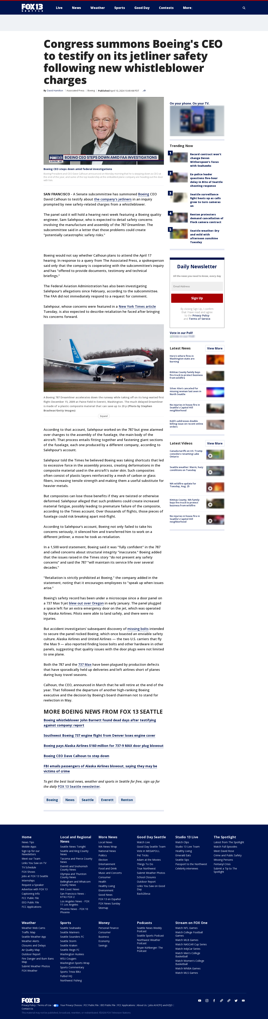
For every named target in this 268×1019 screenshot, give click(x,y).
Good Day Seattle (151, 837)
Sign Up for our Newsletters (31, 852)
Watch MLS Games (186, 972)
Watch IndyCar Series (187, 948)
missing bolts (138, 629)
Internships (28, 880)
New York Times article (137, 306)
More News (107, 837)
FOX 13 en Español (109, 899)
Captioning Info (31, 893)
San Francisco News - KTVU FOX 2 (73, 895)
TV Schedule (29, 867)
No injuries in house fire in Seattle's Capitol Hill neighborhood (185, 407)
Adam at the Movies (149, 859)
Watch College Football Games (189, 934)
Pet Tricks (143, 855)
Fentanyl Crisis (222, 864)
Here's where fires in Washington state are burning (182, 358)
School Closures (146, 877)
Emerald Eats (183, 855)
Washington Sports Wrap (75, 963)
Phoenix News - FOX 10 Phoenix (74, 910)
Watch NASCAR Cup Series (191, 944)
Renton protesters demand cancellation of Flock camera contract (206, 218)
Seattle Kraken (68, 945)
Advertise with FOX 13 (35, 889)
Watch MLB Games (186, 940)
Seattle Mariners (69, 932)
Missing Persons (223, 859)
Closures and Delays (34, 945)
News (69, 800)
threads (229, 1000)
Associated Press (75, 90)
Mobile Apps (29, 846)
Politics (102, 855)
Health (102, 881)
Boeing (91, 90)
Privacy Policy (201, 315)
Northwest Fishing (71, 980)
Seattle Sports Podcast (150, 935)
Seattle (88, 800)
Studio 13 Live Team (187, 846)
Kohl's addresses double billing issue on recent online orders (186, 423)
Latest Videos (181, 443)
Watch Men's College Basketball (187, 954)
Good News (105, 894)
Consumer (104, 877)
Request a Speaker (33, 885)
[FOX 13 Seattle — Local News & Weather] (34, 7)
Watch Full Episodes (225, 846)
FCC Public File (30, 898)
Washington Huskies (72, 954)
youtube (200, 1000)
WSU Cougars (68, 958)
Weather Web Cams (33, 928)
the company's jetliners (113, 199)
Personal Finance (108, 928)
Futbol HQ (66, 976)
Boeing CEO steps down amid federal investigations (78, 169)
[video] (215, 455)
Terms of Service (199, 318)
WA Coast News (69, 889)
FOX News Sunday (109, 903)
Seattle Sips (182, 859)
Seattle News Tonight (73, 846)
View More (215, 348)
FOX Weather (29, 970)
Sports (65, 923)
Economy (104, 941)
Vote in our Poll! (181, 333)
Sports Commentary (72, 967)
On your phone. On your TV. (189, 103)
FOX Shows (28, 871)
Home (27, 837)
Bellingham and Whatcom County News (75, 883)
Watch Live (143, 842)
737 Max (85, 664)
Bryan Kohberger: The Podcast (150, 949)
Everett (107, 800)
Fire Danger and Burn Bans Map (38, 960)
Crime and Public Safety (228, 855)
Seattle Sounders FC (72, 936)
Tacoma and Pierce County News (76, 860)
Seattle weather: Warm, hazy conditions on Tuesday (186, 468)
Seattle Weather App (34, 936)
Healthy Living (106, 886)
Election (103, 859)
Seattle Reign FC (69, 950)
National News (107, 851)
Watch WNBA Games (188, 968)
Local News (105, 842)
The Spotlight (225, 837)
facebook (214, 1000)
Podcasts (144, 923)
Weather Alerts (30, 941)
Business (103, 936)
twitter (236, 1000)
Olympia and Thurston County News (73, 875)
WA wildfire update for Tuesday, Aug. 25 (183, 485)
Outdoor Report (146, 881)
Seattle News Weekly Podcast (149, 929)
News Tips (28, 842)
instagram (207, 1000)
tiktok (221, 1000)
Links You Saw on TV (34, 863)
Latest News (180, 348)
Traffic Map (28, 932)
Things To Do (145, 864)
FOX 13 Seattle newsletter (79, 786)
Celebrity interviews (186, 868)
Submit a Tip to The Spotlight (225, 870)
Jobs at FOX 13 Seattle (35, 876)
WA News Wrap (107, 846)
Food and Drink (107, 868)
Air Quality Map (31, 950)
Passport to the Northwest (191, 864)
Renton (127, 800)
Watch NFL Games (186, 928)
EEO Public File (30, 902)
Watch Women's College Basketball (189, 962)
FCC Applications (31, 906)
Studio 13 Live (186, 837)
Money (104, 923)
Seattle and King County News (74, 852)
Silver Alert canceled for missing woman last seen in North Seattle (185, 391)
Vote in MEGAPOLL (148, 851)
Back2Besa (143, 893)
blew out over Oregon (86, 603)
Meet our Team (31, 858)
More (187, 8)
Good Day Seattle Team (151, 846)
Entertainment (106, 864)
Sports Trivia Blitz (70, 971)
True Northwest (146, 868)
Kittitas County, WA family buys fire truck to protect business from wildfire (184, 502)
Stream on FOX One (191, 923)
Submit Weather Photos (151, 873)
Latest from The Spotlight (229, 842)
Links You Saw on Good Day (151, 887)
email (243, 1000)
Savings (102, 945)
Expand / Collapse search (244, 8)
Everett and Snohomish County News (74, 868)
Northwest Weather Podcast (148, 941)
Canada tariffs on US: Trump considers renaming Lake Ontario (186, 453)
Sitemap (103, 908)
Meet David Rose (224, 851)
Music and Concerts (110, 873)
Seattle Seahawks (70, 928)
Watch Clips (182, 842)
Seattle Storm (68, 941)
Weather (29, 923)
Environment (105, 890)
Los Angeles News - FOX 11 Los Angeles (74, 903)
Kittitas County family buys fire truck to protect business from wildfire (186, 374)
